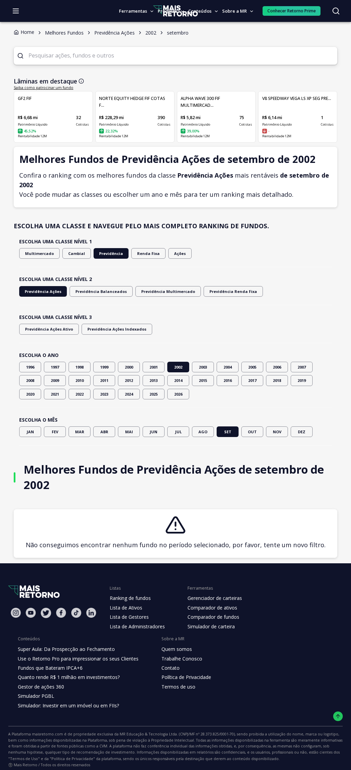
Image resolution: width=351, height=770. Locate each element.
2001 (153, 367)
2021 (55, 394)
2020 (30, 394)
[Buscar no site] (336, 11)
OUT (252, 431)
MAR (79, 431)
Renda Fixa (148, 253)
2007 (302, 367)
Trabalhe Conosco (181, 658)
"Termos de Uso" (24, 758)
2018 (277, 380)
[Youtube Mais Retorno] (31, 613)
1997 (55, 367)
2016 (227, 380)
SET (227, 431)
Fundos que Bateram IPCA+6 (50, 668)
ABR (104, 431)
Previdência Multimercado (168, 291)
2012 (129, 380)
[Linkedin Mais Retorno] (91, 613)
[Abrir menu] (16, 11)
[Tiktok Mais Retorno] (76, 613)
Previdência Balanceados (101, 291)
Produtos (168, 11)
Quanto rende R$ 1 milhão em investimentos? (69, 677)
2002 (178, 367)
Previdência (111, 253)
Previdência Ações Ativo (49, 329)
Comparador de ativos (212, 607)
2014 (178, 380)
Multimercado (39, 253)
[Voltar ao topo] (338, 716)
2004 (227, 367)
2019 (302, 380)
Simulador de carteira (211, 626)
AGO (202, 431)
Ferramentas (133, 11)
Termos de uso (178, 686)
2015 (203, 380)
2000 (129, 367)
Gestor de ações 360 (41, 686)
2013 (153, 380)
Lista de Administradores (137, 626)
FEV (55, 431)
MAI (129, 431)
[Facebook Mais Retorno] (61, 613)
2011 (104, 380)
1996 (30, 367)
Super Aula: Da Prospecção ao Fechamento (66, 649)
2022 (79, 394)
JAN (30, 431)
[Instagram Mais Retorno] (16, 613)
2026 (178, 394)
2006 (277, 367)
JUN (153, 431)
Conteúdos (199, 11)
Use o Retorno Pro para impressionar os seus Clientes (78, 658)
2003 (203, 367)
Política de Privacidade (186, 677)
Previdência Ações (43, 291)
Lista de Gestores (129, 617)
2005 (252, 367)
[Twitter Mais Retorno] (46, 613)
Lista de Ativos (126, 607)
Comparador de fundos (213, 617)
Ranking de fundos (130, 598)
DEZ (301, 431)
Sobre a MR (234, 11)
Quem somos (176, 649)
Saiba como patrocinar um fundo (43, 87)
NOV (277, 431)
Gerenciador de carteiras (214, 598)
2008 (30, 380)
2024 (129, 394)
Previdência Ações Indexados (116, 329)
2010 (79, 380)
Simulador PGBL (36, 696)
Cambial (76, 253)
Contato (170, 668)
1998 (79, 367)
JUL (178, 431)
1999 (104, 367)
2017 (252, 380)
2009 (55, 380)
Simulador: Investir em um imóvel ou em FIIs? (68, 705)
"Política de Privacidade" (72, 758)
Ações (180, 253)
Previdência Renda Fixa (233, 291)
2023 (104, 394)
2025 (153, 394)
